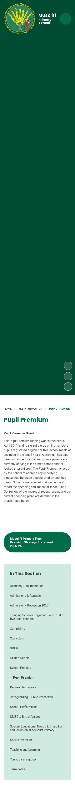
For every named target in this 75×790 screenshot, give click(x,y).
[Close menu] (65, 19)
